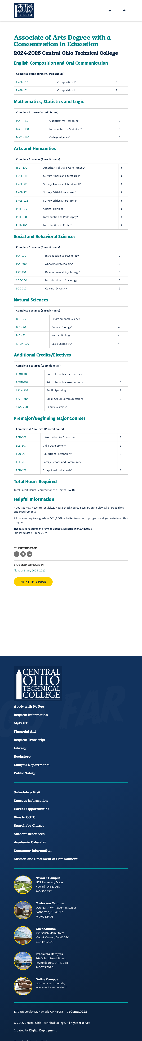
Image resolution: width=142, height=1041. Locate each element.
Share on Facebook (16, 554)
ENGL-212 (22, 184)
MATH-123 (22, 120)
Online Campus (47, 979)
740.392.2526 (45, 942)
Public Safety (25, 773)
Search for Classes (29, 825)
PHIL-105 (21, 208)
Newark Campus (48, 878)
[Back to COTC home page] (38, 684)
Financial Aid (25, 731)
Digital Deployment (43, 1030)
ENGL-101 (22, 90)
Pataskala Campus (49, 954)
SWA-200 (22, 407)
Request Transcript (30, 740)
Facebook (18, 691)
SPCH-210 (22, 398)
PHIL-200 (22, 225)
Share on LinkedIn (29, 554)
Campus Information (31, 800)
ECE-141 (20, 445)
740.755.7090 (45, 967)
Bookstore (22, 756)
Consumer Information (32, 850)
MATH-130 (22, 129)
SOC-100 (21, 280)
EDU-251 (21, 470)
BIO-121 (20, 335)
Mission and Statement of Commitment (46, 859)
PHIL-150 (21, 217)
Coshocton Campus (50, 903)
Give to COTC (24, 817)
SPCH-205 (22, 390)
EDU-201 (21, 453)
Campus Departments (32, 765)
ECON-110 (22, 382)
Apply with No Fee (29, 706)
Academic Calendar (30, 842)
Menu (124, 10)
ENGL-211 (21, 175)
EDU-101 (21, 437)
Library (20, 748)
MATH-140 (22, 137)
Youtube (30, 691)
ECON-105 (22, 374)
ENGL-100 (22, 82)
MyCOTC (21, 723)
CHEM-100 (22, 343)
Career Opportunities (31, 809)
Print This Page (33, 581)
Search (110, 10)
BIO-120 (21, 327)
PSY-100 (21, 255)
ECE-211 (20, 462)
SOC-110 (21, 288)
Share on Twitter (23, 554)
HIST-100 (22, 167)
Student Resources (29, 834)
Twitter (53, 691)
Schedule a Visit (27, 792)
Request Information (31, 715)
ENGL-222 (22, 200)
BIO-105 (21, 319)
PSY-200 (21, 264)
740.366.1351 (44, 891)
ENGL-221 (22, 192)
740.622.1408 (44, 916)
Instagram (41, 691)
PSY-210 (21, 272)
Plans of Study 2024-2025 (29, 570)
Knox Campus (46, 929)
